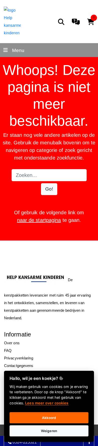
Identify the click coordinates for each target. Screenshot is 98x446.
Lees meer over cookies (46, 403)
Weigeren (49, 431)
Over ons (12, 343)
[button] (49, 189)
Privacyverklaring (18, 358)
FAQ (8, 350)
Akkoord (49, 418)
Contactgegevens (18, 365)
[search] (61, 22)
